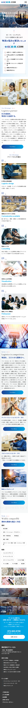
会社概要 (4, 697)
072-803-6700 (14, 631)
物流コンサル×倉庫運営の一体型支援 (11, 665)
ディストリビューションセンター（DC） (12, 681)
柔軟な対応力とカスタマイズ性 (10, 662)
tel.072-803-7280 (5, 653)
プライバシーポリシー (7, 702)
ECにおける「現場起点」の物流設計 (11, 660)
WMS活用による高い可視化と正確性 (11, 667)
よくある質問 (5, 694)
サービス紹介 (5, 678)
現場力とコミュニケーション (10, 669)
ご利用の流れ (5, 692)
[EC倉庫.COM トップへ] (8, 2)
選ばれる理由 (5, 658)
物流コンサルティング (8, 685)
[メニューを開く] (24, 2)
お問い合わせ (14, 637)
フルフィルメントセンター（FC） (11, 683)
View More (12, 146)
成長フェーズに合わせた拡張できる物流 (12, 671)
